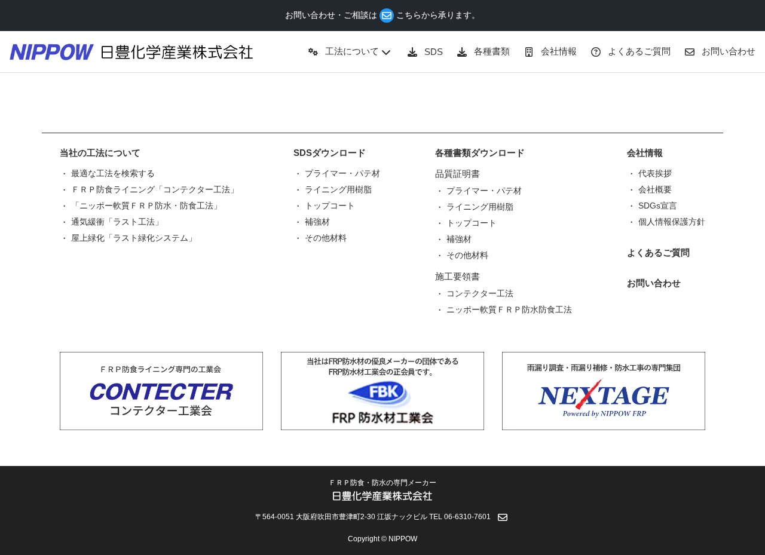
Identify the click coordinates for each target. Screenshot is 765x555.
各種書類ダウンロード (480, 153)
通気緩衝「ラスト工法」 (117, 221)
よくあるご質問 (658, 252)
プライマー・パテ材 (342, 173)
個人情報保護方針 (671, 221)
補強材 (317, 221)
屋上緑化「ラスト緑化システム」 (134, 238)
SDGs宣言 (657, 205)
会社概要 (655, 189)
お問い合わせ (654, 283)
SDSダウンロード (329, 153)
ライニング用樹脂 (338, 189)
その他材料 (326, 238)
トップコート (330, 205)
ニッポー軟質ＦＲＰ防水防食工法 (509, 309)
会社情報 (645, 153)
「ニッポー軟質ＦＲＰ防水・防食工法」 (146, 205)
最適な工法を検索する (113, 173)
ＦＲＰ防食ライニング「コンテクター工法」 (154, 189)
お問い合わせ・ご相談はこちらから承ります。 (382, 15)
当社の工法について (100, 153)
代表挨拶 (655, 173)
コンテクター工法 (479, 293)
